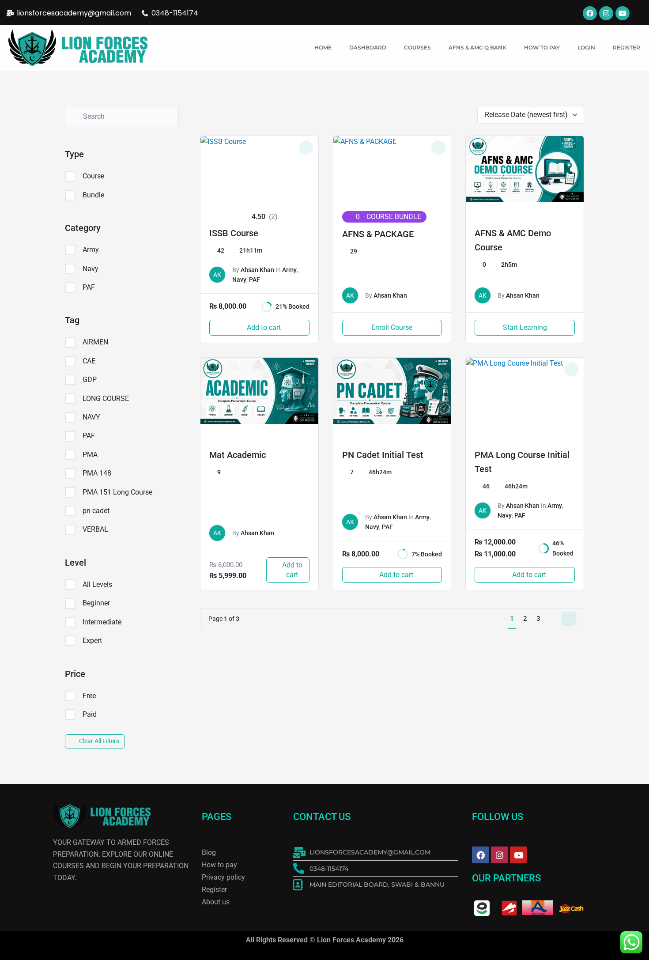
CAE (89, 361)
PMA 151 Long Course (117, 492)
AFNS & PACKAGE (378, 234)
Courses (417, 47)
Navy (90, 269)
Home (323, 47)
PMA (90, 454)
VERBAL (95, 529)
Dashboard (367, 47)
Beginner (96, 603)
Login (586, 47)
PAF (89, 287)
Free (89, 696)
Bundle (93, 195)
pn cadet (96, 510)
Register (626, 47)
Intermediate (102, 622)
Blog (209, 852)
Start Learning (525, 327)
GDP (90, 379)
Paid (90, 714)
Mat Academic (237, 455)
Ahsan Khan (257, 269)
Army (91, 250)
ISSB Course (233, 233)
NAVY (91, 417)
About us (216, 902)
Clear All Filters (99, 741)
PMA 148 (97, 473)
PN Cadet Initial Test (382, 455)
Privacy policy (223, 877)
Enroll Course (391, 327)
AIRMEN (95, 342)
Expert (92, 640)
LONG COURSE (106, 398)
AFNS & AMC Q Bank (477, 47)
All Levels (97, 584)
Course (93, 176)
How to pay (542, 47)
